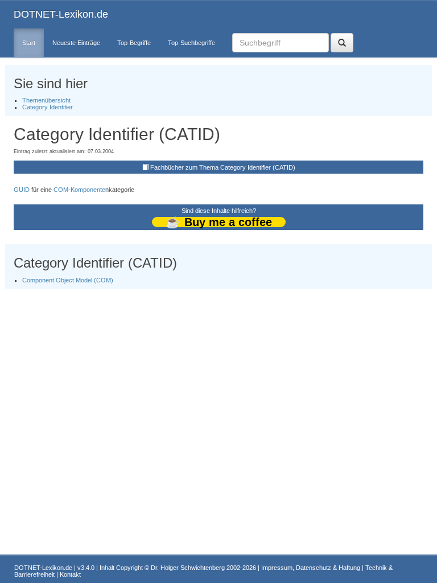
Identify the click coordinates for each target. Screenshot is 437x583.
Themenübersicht (46, 100)
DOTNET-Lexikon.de (61, 14)
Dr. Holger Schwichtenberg (188, 567)
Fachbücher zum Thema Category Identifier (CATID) (222, 167)
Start (28, 42)
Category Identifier (47, 107)
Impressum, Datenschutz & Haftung (310, 567)
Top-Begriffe (134, 42)
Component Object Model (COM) (67, 280)
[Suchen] (342, 42)
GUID (22, 189)
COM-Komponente (79, 189)
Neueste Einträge (76, 42)
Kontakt (70, 574)
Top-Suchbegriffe (191, 42)
